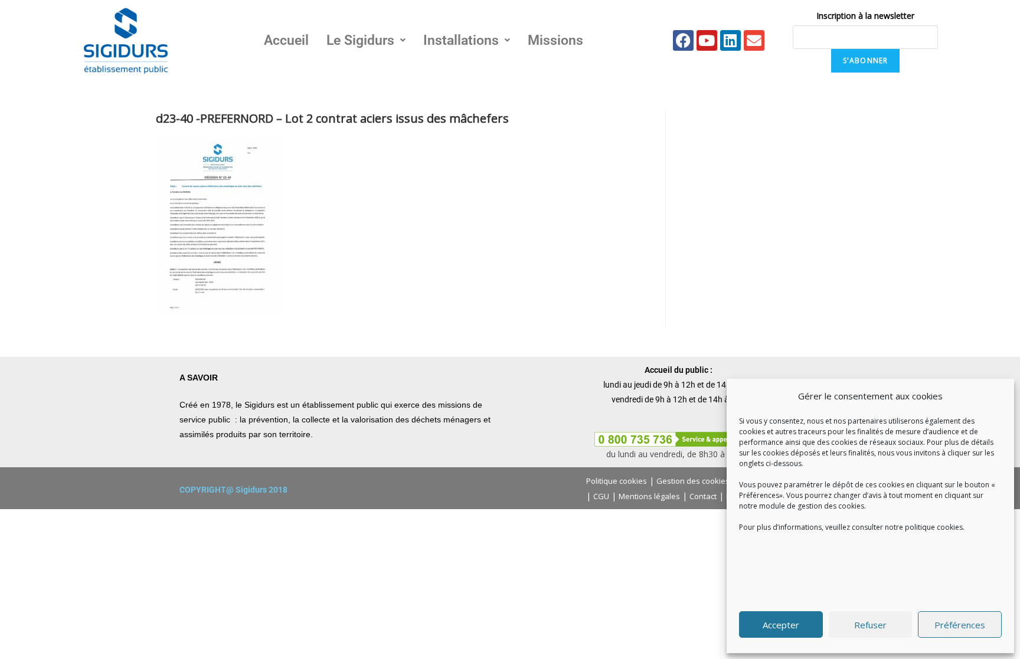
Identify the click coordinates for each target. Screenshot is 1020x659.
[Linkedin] (730, 40)
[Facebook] (683, 40)
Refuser (870, 625)
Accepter (781, 625)
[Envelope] (754, 40)
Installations (461, 40)
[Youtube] (707, 40)
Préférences (959, 625)
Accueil (286, 40)
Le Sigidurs (360, 40)
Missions (555, 40)
